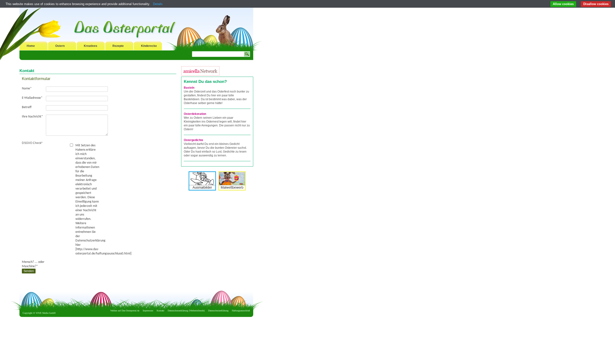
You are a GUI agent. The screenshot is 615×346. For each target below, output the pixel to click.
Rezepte (118, 46)
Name (27, 88)
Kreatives (90, 46)
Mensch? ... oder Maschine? (33, 264)
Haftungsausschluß (241, 310)
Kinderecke (149, 46)
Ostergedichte (193, 140)
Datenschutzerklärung (218, 310)
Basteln (189, 87)
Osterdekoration (195, 114)
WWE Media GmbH (45, 313)
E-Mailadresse (32, 98)
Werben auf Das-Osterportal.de (124, 310)
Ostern (60, 46)
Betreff (26, 107)
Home (31, 46)
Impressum (148, 310)
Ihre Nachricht (32, 116)
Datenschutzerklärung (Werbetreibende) (186, 310)
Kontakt (160, 310)
